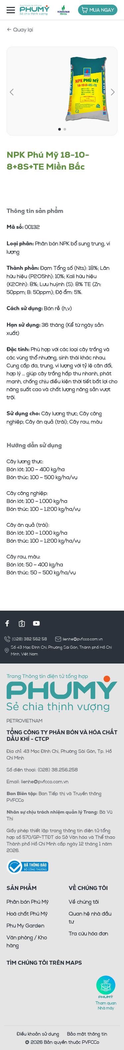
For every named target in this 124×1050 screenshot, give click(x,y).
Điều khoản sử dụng (38, 1033)
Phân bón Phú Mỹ (28, 902)
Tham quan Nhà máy (106, 1005)
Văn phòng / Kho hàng (27, 941)
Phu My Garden (25, 925)
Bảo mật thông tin (87, 1033)
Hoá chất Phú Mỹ (27, 913)
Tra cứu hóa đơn (88, 933)
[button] (11, 92)
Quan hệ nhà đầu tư (90, 917)
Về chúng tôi (84, 902)
